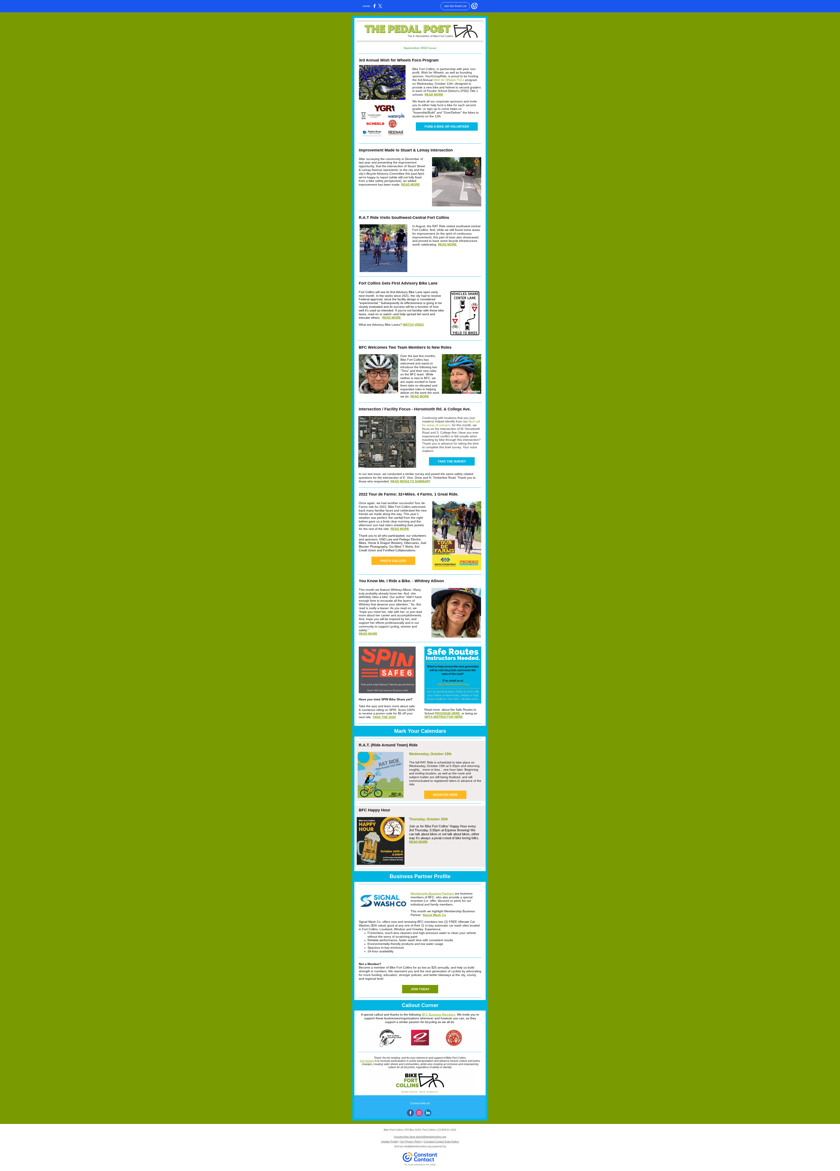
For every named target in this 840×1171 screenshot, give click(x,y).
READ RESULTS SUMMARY (410, 481)
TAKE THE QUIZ (384, 717)
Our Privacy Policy (411, 1141)
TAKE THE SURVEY (452, 461)
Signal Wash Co (434, 915)
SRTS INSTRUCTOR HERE (443, 717)
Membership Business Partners (432, 893)
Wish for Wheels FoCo (448, 80)
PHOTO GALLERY (393, 561)
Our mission (367, 1060)
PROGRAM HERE (447, 713)
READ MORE (434, 94)
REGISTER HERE (445, 794)
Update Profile (389, 1141)
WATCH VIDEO (413, 324)
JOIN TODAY (420, 989)
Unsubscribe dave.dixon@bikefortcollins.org (420, 1136)
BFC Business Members (438, 1014)
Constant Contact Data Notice (441, 1141)
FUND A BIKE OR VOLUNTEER (447, 126)
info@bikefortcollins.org (418, 1146)
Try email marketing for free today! (420, 1165)
